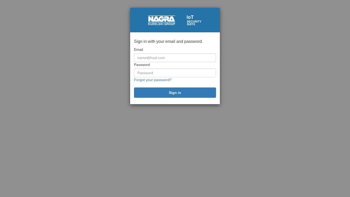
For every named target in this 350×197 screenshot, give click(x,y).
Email (138, 49)
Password (142, 65)
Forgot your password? (153, 80)
